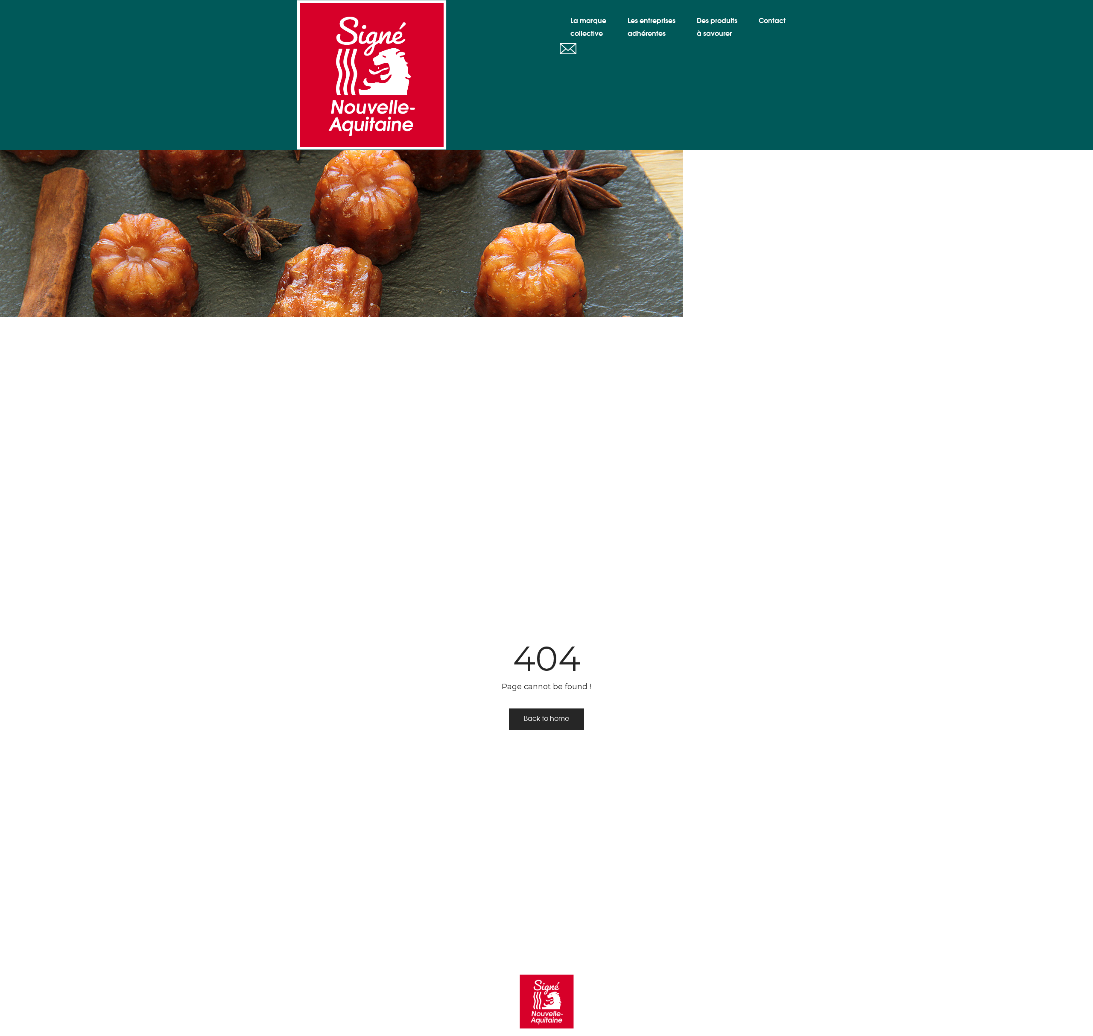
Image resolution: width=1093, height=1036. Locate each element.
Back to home (546, 719)
